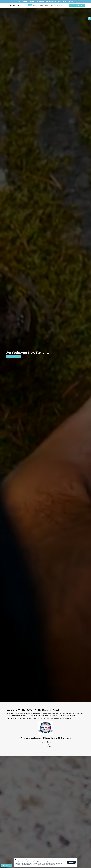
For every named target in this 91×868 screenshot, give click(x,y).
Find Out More (13, 356)
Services (53, 5)
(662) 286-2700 (49, 1)
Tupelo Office (21, 1)
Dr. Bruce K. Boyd (13, 5)
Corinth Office (40, 1)
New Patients (44, 5)
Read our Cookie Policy (54, 864)
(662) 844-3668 (30, 1)
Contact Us (60, 5)
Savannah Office (59, 1)
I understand (71, 862)
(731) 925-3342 (69, 1)
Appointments (77, 5)
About (35, 5)
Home (30, 5)
